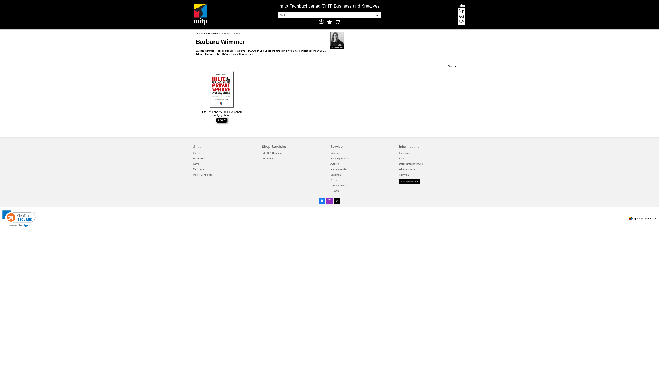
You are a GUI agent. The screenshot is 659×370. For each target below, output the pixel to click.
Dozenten (335, 174)
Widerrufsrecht (407, 169)
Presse (334, 180)
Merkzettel (198, 169)
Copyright (404, 174)
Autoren (334, 163)
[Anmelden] (321, 22)
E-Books (334, 190)
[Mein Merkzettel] (329, 22)
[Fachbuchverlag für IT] (200, 14)
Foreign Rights (338, 185)
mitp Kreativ (268, 158)
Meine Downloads (202, 174)
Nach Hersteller (209, 33)
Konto (196, 163)
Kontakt (197, 153)
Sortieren (453, 66)
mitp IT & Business (272, 153)
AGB (401, 158)
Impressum (405, 153)
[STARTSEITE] (197, 33)
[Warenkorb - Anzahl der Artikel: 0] (337, 22)
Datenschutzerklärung (411, 163)
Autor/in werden (339, 169)
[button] (19, 218)
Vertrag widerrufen (409, 181)
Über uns (335, 153)
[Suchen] (377, 15)
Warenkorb (199, 158)
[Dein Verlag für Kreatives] (461, 14)
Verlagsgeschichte (340, 158)
